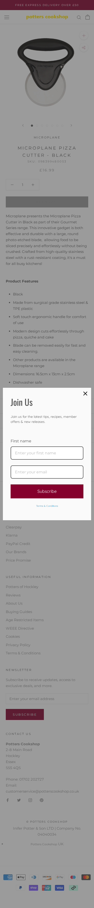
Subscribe (47, 491)
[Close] (85, 393)
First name (21, 441)
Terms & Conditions (47, 505)
